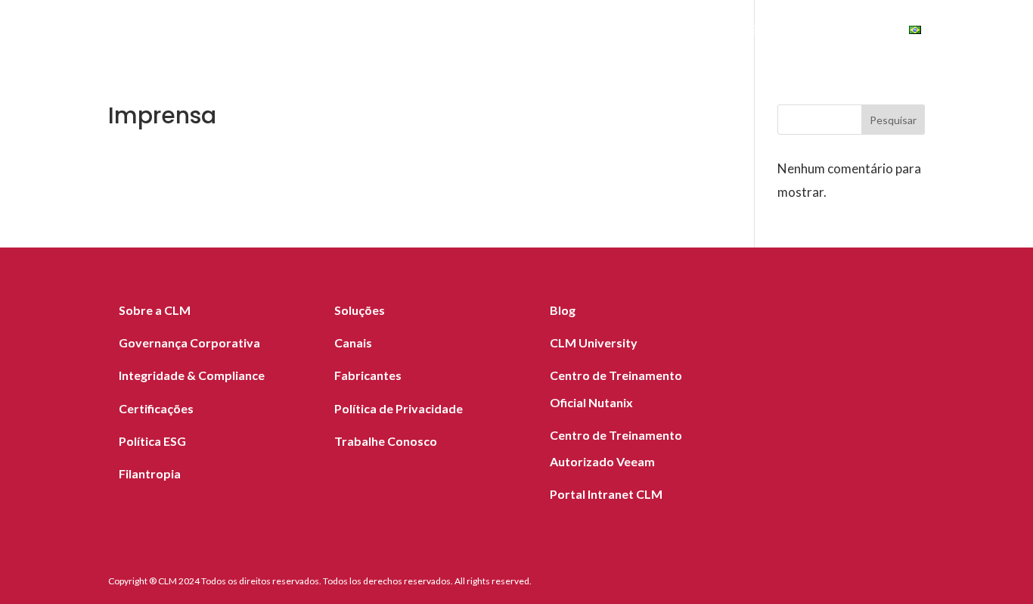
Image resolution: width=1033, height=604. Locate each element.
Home (211, 32)
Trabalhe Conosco (385, 441)
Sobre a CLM (155, 310)
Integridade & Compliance (192, 375)
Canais (532, 32)
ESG (761, 32)
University (841, 32)
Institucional (670, 32)
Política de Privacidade (398, 408)
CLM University (593, 342)
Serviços (361, 32)
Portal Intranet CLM (606, 494)
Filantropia (150, 473)
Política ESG (152, 441)
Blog (590, 32)
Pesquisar (893, 120)
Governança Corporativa (189, 342)
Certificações (156, 408)
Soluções (280, 32)
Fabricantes (451, 32)
